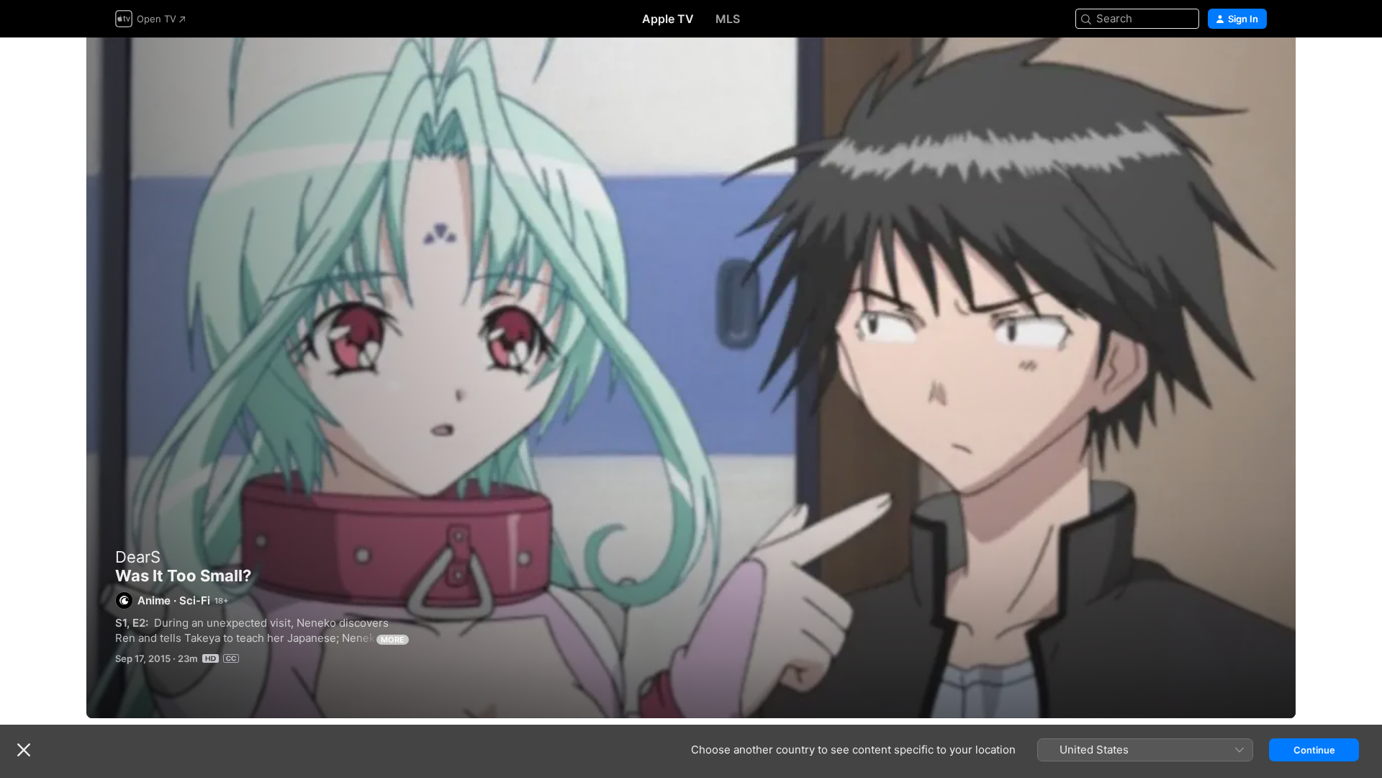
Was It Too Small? (691, 377)
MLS (727, 19)
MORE (393, 640)
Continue (1314, 750)
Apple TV (668, 19)
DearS (138, 556)
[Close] (23, 749)
